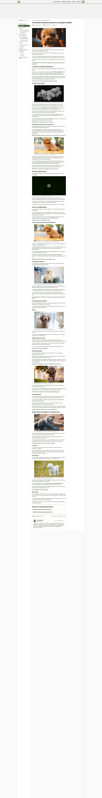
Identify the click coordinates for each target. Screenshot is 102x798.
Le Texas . (22, 52)
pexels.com (39, 102)
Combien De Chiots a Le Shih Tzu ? (46, 121)
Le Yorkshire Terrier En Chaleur (48, 443)
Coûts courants (21, 46)
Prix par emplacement (23, 34)
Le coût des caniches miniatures (22, 28)
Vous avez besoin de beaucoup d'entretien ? (24, 38)
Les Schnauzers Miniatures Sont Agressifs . (52, 363)
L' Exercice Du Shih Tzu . (52, 409)
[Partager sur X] (27, 20)
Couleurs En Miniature (43, 348)
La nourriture (21, 48)
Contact (78, 1)
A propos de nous (66, 1)
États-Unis (22, 55)
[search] (83, 2)
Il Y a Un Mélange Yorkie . (45, 220)
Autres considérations (23, 35)
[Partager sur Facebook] (25, 20)
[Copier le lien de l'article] (29, 20)
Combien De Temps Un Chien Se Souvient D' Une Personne (52, 135)
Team (73, 1)
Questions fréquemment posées (23, 58)
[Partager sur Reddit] (58, 516)
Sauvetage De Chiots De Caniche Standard (48, 80)
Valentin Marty (38, 25)
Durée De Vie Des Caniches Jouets (47, 259)
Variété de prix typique (24, 30)
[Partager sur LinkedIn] (65, 516)
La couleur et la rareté (23, 41)
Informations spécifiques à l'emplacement (23, 50)
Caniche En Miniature (45, 20)
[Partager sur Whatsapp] (63, 516)
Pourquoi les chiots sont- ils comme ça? (24, 32)
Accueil (33, 20)
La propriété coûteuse (24, 40)
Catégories (38, 20)
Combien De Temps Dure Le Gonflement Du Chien (49, 391)
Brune (21, 43)
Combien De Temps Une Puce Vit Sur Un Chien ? (48, 168)
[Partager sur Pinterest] (60, 516)
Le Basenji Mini (45, 489)
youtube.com (37, 196)
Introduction (21, 25)
